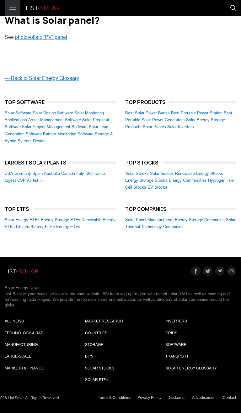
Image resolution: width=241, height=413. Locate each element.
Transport (177, 356)
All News (14, 321)
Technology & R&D (24, 333)
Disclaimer (177, 397)
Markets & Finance (24, 368)
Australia (52, 173)
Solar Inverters (180, 126)
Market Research (104, 321)
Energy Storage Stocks (146, 180)
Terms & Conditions (114, 397)
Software (175, 344)
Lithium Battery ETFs (35, 226)
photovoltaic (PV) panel (41, 37)
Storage (94, 344)
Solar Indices (162, 173)
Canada (68, 173)
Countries (96, 333)
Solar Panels (154, 126)
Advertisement (204, 397)
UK (88, 173)
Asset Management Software (54, 120)
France (98, 173)
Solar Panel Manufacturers (149, 219)
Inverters (176, 321)
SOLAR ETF (96, 380)
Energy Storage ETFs (60, 219)
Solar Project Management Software (55, 126)
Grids (171, 333)
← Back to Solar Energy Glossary (42, 78)
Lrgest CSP (15, 180)
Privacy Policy (149, 397)
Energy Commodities (188, 180)
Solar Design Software (53, 113)
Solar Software (18, 113)
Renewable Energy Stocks (199, 173)
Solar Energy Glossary (191, 368)
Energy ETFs (68, 226)
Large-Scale (18, 356)
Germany (22, 173)
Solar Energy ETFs (22, 219)
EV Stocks (157, 187)
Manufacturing (21, 344)
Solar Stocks (137, 173)
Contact (229, 397)
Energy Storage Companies (200, 219)
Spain (37, 173)
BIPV (89, 356)
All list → (35, 180)
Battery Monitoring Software (68, 134)
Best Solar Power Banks (147, 113)
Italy (80, 173)
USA (9, 173)
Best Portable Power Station (196, 113)
